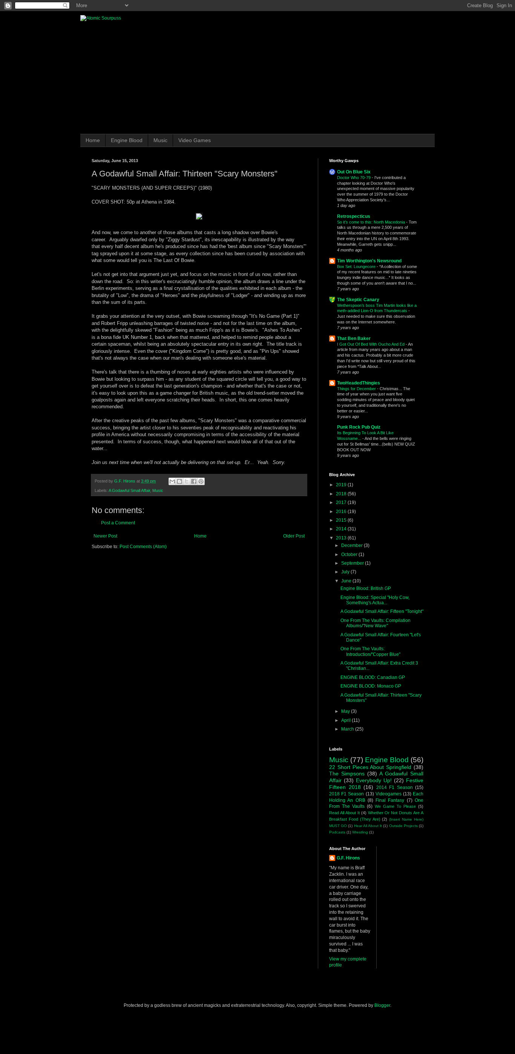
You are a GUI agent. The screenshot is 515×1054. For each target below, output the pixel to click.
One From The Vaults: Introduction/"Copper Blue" (370, 651)
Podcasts (337, 832)
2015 (342, 520)
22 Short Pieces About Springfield (370, 767)
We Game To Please (395, 806)
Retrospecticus (353, 216)
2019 (342, 484)
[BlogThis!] (179, 481)
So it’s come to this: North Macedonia (371, 222)
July (346, 571)
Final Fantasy (390, 800)
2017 (342, 502)
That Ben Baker (354, 338)
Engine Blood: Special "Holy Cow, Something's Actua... (374, 600)
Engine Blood (127, 140)
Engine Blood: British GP (365, 588)
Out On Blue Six (354, 172)
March (348, 729)
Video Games (194, 140)
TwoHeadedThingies (358, 383)
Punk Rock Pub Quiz (358, 427)
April (346, 720)
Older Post (294, 536)
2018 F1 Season (346, 794)
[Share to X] (186, 481)
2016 (342, 511)
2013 (342, 538)
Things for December (357, 388)
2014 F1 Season (394, 787)
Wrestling (360, 832)
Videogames (389, 794)
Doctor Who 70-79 (354, 177)
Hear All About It (368, 826)
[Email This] (172, 481)
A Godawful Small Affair (129, 490)
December (352, 545)
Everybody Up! (374, 780)
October (350, 554)
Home (93, 140)
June (347, 581)
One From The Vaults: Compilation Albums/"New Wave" (375, 623)
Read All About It (344, 812)
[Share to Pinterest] (201, 481)
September (353, 563)
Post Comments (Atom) (143, 546)
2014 (342, 529)
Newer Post (105, 536)
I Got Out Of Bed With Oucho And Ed (371, 344)
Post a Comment (118, 522)
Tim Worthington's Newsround (369, 261)
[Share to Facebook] (194, 481)
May (346, 711)
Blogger (382, 1005)
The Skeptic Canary (358, 299)
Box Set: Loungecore (357, 266)
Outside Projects (403, 826)
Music (160, 140)
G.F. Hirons (348, 858)
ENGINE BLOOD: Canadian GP (372, 677)
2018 (342, 493)
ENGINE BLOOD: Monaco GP (370, 686)
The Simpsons (347, 774)
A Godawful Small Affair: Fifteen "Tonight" (381, 611)
